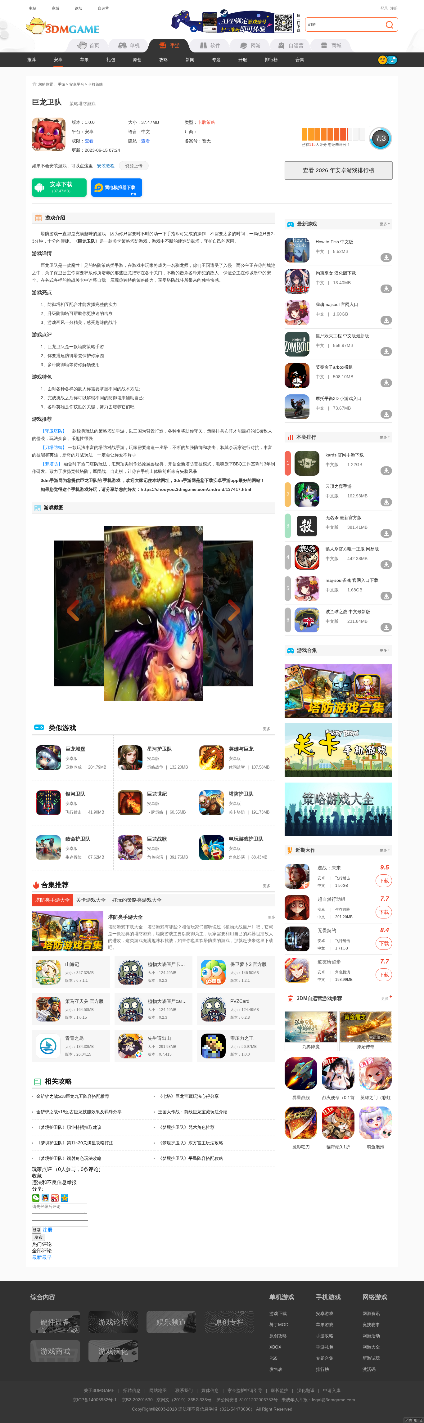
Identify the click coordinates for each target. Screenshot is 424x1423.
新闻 (190, 59)
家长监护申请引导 (245, 1390)
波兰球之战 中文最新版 (348, 611)
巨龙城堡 (75, 749)
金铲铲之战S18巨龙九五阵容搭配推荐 (72, 1096)
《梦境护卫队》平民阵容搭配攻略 (190, 1158)
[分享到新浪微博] (55, 1198)
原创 (137, 59)
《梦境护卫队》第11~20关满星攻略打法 (74, 1142)
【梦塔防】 (51, 463)
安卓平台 (76, 84)
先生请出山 (159, 1038)
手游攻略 (324, 1335)
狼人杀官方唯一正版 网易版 (352, 548)
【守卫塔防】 (54, 431)
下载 (384, 880)
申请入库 (332, 1390)
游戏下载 (278, 1313)
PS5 (273, 1358)
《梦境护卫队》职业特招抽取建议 (68, 1127)
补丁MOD (278, 1324)
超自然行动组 (331, 899)
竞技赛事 (371, 1324)
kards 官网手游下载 (345, 454)
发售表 (275, 1369)
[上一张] (84, 613)
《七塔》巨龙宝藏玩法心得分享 (188, 1096)
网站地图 (158, 1390)
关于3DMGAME (99, 1390)
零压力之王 (242, 1038)
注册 (394, 8)
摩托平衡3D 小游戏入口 (339, 398)
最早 (47, 1257)
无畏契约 (327, 930)
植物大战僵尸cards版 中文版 (168, 1001)
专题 (216, 59)
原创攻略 (278, 1335)
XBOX (275, 1346)
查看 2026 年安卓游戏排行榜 (338, 170)
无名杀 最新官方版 (344, 517)
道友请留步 (329, 961)
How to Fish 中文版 (334, 241)
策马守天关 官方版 (84, 1001)
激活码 (369, 1369)
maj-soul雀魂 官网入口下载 (352, 580)
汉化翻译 (305, 1390)
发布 (38, 1237)
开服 (242, 59)
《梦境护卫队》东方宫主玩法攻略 (190, 1142)
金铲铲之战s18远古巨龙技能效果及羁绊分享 (79, 1111)
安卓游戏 (324, 1313)
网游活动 (371, 1335)
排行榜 (271, 59)
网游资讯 (371, 1313)
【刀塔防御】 (54, 447)
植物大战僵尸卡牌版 (168, 964)
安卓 (58, 59)
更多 (268, 728)
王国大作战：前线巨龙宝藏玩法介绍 (193, 1111)
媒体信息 (210, 1390)
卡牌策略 (95, 84)
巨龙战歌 (157, 839)
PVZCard (239, 1001)
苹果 (84, 59)
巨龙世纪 (157, 794)
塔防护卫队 (241, 794)
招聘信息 (132, 1390)
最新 (37, 1257)
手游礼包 (324, 1346)
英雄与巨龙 (241, 749)
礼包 (110, 59)
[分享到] (65, 1198)
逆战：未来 (329, 867)
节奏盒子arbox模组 (334, 367)
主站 (32, 8)
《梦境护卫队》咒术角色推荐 (186, 1127)
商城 (55, 8)
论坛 (78, 8)
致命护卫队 (77, 839)
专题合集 (324, 1358)
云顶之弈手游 (339, 486)
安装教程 (106, 165)
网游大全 (371, 1346)
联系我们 (184, 1390)
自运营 (103, 8)
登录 (384, 8)
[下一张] (223, 613)
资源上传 (133, 165)
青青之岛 (74, 1038)
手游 (61, 84)
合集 (299, 59)
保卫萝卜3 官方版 (248, 964)
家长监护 (279, 1390)
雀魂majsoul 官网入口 (337, 304)
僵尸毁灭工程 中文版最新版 (342, 335)
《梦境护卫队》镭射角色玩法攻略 (68, 1158)
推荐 (31, 59)
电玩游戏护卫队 (246, 839)
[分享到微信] (36, 1198)
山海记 (72, 964)
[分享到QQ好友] (45, 1198)
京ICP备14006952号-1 (95, 1399)
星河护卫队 (159, 749)
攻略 (163, 59)
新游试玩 (371, 1358)
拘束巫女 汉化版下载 (336, 273)
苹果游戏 (324, 1324)
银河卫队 (75, 794)
